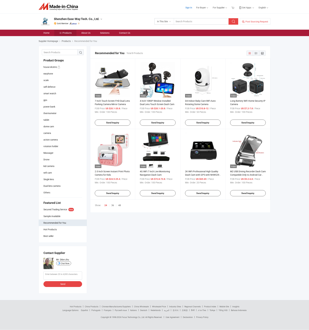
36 (112, 205)
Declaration (188, 317)
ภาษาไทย (202, 310)
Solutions (104, 32)
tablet (46, 119)
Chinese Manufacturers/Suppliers (116, 306)
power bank (49, 106)
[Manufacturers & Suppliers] (59, 6)
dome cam (48, 126)
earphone (48, 73)
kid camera (48, 166)
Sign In (188, 7)
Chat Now (65, 263)
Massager (48, 152)
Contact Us (124, 32)
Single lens (48, 179)
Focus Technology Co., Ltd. (133, 317)
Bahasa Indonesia (239, 310)
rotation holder (50, 146)
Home (46, 32)
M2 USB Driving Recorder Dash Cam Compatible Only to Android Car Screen (248, 175)
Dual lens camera (52, 185)
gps (45, 100)
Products (67, 32)
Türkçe (212, 310)
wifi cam (47, 172)
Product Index (210, 306)
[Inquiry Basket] (233, 7)
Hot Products (75, 306)
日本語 (185, 310)
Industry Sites (175, 306)
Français (107, 310)
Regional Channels (192, 306)
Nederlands (156, 310)
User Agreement (172, 317)
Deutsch (143, 310)
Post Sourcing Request (256, 21)
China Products (91, 306)
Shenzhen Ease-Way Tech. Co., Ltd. (76, 19)
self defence (49, 86)
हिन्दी (193, 310)
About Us (85, 32)
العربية (166, 310)
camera (47, 133)
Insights (235, 306)
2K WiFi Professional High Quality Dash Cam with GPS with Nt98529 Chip (202, 175)
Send (62, 284)
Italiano (133, 310)
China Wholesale (141, 306)
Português (95, 310)
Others (46, 192)
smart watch (49, 93)
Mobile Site (224, 306)
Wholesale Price (159, 306)
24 (105, 205)
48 (119, 205)
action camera (50, 139)
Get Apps (247, 7)
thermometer (49, 113)
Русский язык (121, 310)
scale (46, 80)
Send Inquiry (112, 122)
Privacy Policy (202, 317)
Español (84, 310)
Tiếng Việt (223, 310)
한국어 (175, 310)
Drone (46, 159)
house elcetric (50, 66)
